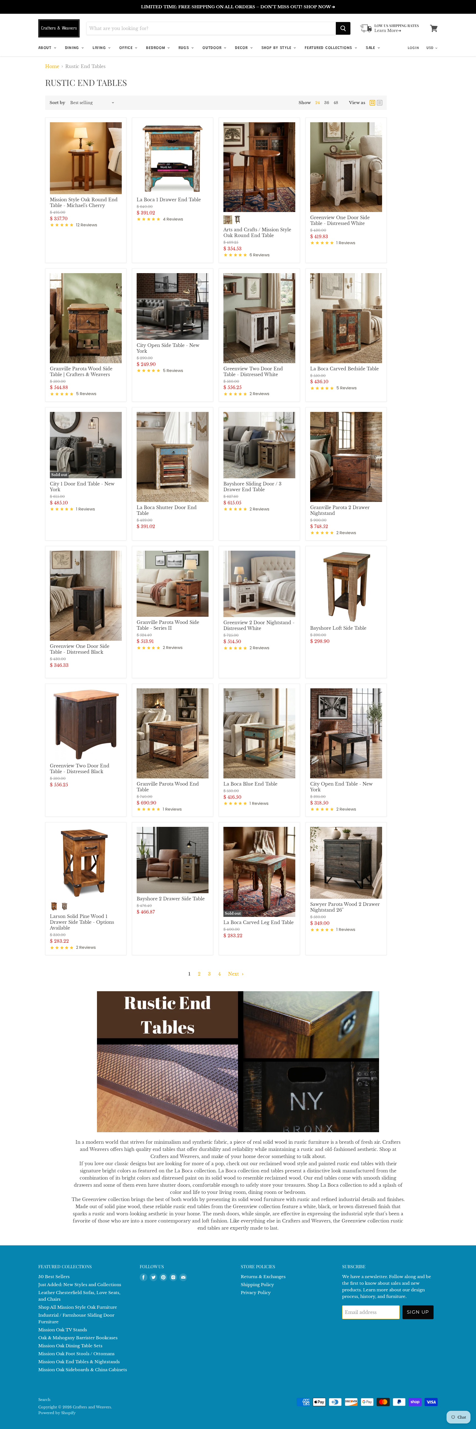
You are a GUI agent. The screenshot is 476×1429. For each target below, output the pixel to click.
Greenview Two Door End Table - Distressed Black (79, 768)
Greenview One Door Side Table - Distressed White (340, 220)
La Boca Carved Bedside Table (344, 368)
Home (52, 66)
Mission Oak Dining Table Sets (70, 1345)
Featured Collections (329, 48)
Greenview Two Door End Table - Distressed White (253, 371)
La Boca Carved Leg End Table (258, 922)
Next (234, 974)
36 (326, 102)
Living (100, 48)
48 (336, 102)
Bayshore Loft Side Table (338, 628)
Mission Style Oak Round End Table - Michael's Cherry (84, 202)
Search (44, 1399)
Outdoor (212, 48)
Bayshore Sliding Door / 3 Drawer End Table (252, 486)
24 (317, 102)
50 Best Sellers (54, 1276)
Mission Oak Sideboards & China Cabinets (82, 1369)
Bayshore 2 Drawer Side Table (171, 898)
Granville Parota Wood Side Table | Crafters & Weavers (81, 371)
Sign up (418, 1312)
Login (413, 48)
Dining (73, 48)
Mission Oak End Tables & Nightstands (79, 1361)
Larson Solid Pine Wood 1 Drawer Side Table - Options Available (82, 922)
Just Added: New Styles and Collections (79, 1284)
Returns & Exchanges (263, 1276)
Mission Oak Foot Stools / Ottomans (76, 1353)
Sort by (57, 102)
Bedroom (156, 48)
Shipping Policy (257, 1284)
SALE (371, 48)
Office (126, 48)
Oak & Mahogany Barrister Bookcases (78, 1337)
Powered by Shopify (56, 1413)
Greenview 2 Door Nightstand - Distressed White (258, 625)
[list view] (379, 102)
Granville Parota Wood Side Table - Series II (168, 625)
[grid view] (372, 102)
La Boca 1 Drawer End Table (169, 199)
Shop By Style (277, 48)
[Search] (343, 28)
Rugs (184, 48)
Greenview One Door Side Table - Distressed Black (79, 649)
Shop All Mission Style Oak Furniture (77, 1307)
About (45, 48)
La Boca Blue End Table (250, 784)
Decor (242, 48)
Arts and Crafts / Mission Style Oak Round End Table (257, 232)
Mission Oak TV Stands (62, 1329)
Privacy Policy (256, 1292)
